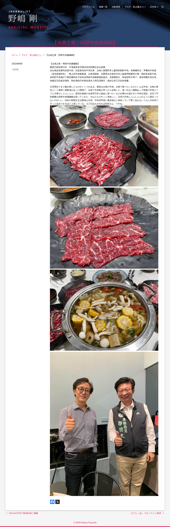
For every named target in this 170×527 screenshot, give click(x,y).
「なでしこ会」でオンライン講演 (145, 513)
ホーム (15, 55)
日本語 (153, 7)
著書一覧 (103, 7)
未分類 (15, 69)
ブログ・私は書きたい (135, 7)
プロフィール (88, 7)
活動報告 (116, 7)
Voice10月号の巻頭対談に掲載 (23, 513)
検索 (162, 7)
